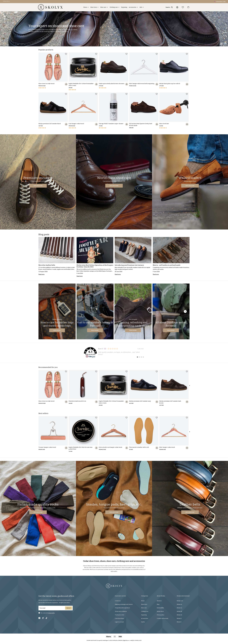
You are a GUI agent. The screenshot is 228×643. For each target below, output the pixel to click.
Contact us (118, 600)
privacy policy (51, 613)
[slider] (53, 71)
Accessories (132, 7)
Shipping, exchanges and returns (124, 604)
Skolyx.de (179, 615)
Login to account (119, 622)
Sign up (69, 608)
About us (159, 600)
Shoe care (103, 7)
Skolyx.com (180, 600)
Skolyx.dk (179, 611)
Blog (158, 604)
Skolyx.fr (179, 618)
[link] (114, 352)
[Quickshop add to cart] (66, 84)
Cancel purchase (119, 618)
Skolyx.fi (179, 622)
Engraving (124, 7)
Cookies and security (162, 618)
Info (141, 7)
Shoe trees (93, 7)
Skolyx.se (179, 604)
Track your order (119, 615)
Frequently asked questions (122, 607)
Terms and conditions (121, 611)
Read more (57, 330)
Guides (143, 622)
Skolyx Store (160, 611)
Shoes (85, 7)
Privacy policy (160, 615)
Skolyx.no (179, 607)
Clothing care (114, 7)
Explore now (38, 185)
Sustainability (160, 607)
